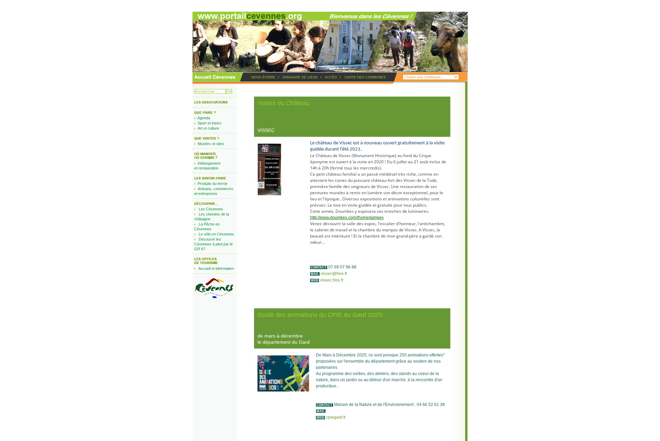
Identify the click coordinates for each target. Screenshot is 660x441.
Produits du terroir (213, 183)
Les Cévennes (211, 209)
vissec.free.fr (331, 280)
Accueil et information (216, 268)
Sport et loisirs (209, 123)
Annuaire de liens (300, 77)
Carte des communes (365, 77)
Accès (331, 77)
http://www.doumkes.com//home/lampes (347, 217)
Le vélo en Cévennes (216, 234)
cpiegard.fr (336, 417)
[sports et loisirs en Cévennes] (211, 103)
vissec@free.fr (334, 273)
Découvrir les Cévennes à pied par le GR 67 (213, 244)
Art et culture (208, 128)
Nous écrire (263, 77)
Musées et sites (211, 144)
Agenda (203, 118)
